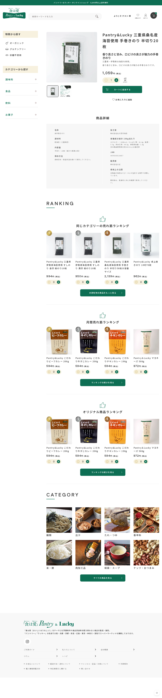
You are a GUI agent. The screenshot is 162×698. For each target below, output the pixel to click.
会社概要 (104, 649)
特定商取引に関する (58, 668)
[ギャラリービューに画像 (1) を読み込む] (52, 91)
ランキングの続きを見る (102, 382)
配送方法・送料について (60, 664)
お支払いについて (33, 664)
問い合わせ (85, 668)
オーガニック (17, 43)
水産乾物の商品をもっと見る (102, 292)
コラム (26, 656)
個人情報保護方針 (33, 668)
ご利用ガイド (29, 649)
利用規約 (124, 664)
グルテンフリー (18, 49)
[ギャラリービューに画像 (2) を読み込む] (65, 91)
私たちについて (68, 649)
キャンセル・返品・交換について (95, 664)
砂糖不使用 (16, 55)
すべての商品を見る (102, 578)
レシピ (65, 656)
